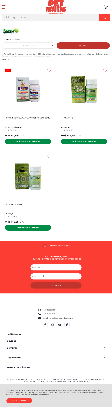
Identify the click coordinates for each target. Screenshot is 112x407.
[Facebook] (45, 326)
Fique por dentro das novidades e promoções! (56, 258)
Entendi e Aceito (19, 401)
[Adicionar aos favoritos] (49, 70)
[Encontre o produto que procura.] (104, 17)
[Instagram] (52, 326)
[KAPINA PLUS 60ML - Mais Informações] (28, 176)
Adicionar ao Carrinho (28, 141)
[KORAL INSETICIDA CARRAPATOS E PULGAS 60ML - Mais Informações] (28, 90)
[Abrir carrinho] (106, 7)
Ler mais (5, 60)
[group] (56, 245)
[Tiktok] (67, 326)
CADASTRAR (56, 285)
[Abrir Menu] (4, 7)
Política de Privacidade (39, 394)
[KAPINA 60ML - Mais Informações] (84, 90)
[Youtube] (59, 326)
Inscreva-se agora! (56, 256)
